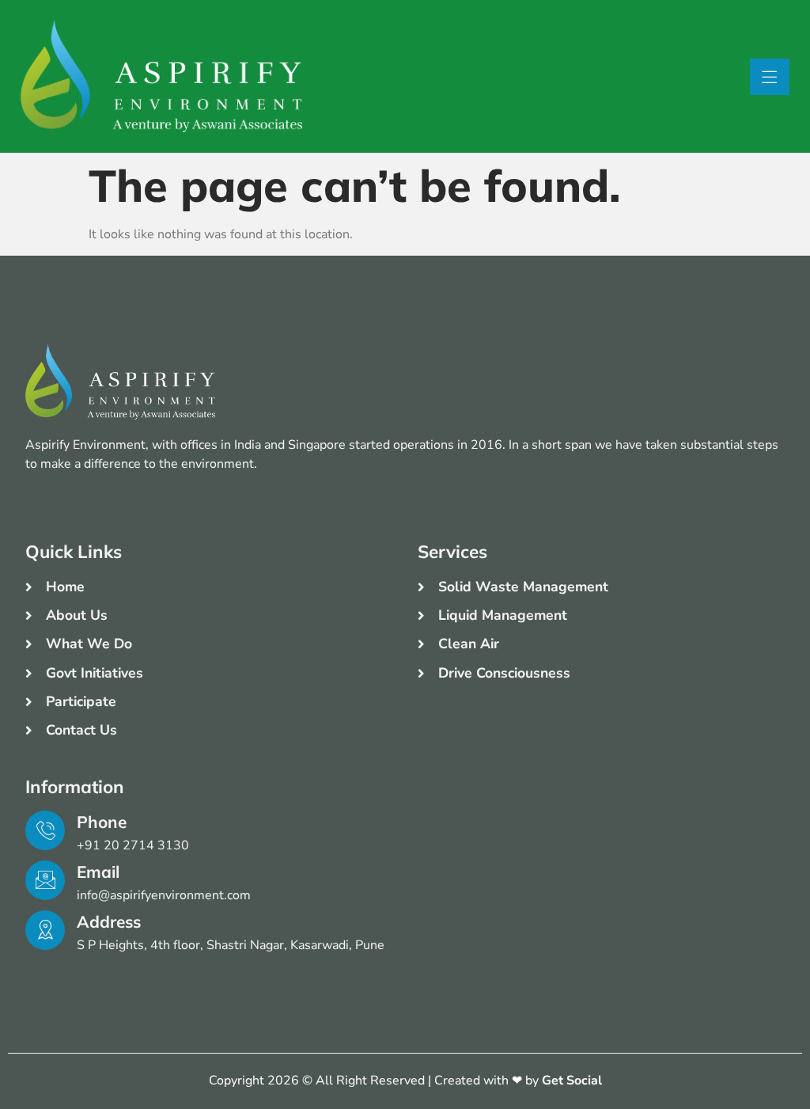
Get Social (572, 1080)
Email (98, 871)
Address (109, 921)
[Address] (45, 930)
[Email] (45, 880)
